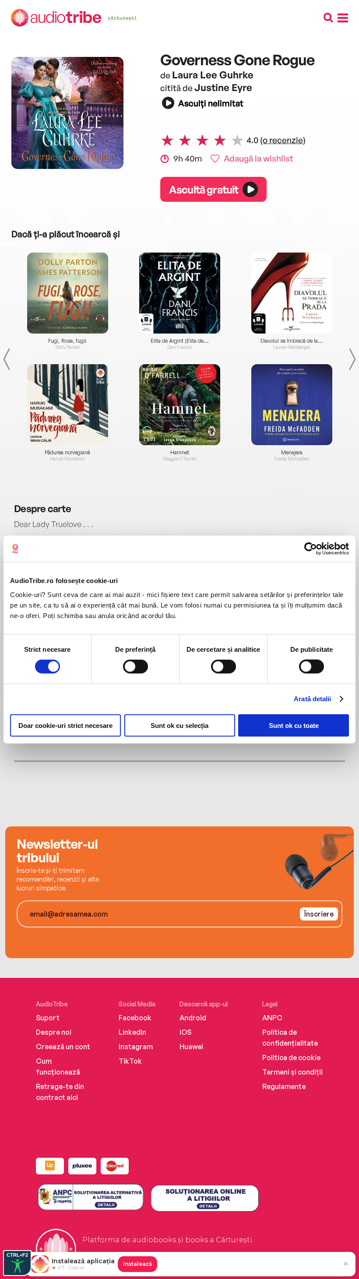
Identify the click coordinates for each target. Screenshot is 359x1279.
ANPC (272, 1017)
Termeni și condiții (292, 1072)
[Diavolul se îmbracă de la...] (291, 293)
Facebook (135, 1017)
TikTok (130, 1061)
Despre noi (53, 1032)
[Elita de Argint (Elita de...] (179, 293)
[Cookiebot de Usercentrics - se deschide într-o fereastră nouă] (310, 548)
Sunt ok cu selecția (179, 725)
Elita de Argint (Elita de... (180, 341)
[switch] (135, 667)
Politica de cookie (291, 1057)
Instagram (136, 1046)
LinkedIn (132, 1032)
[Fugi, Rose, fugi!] (67, 293)
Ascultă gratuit (203, 189)
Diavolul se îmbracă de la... (291, 341)
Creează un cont (63, 1046)
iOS (185, 1032)
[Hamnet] (179, 404)
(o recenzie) (283, 140)
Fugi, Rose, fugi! (67, 341)
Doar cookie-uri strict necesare (65, 725)
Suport (48, 1017)
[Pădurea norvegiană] (67, 404)
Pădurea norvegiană (67, 453)
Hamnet (179, 453)
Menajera (292, 453)
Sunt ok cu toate (294, 725)
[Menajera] (291, 404)
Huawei (191, 1046)
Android (193, 1017)
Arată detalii (312, 699)
